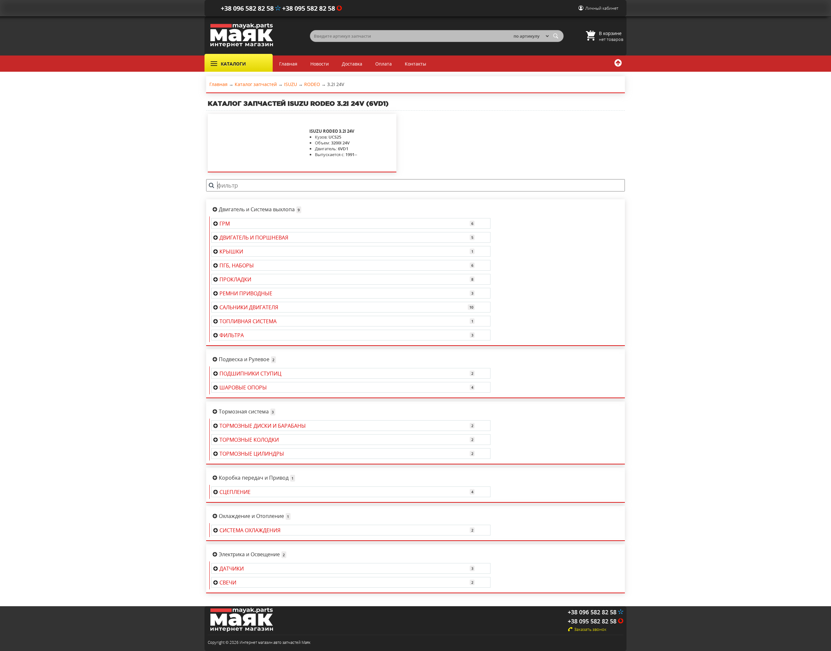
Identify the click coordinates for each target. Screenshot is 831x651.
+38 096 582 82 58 (248, 8)
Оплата (383, 64)
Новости (319, 64)
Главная (288, 64)
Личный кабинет (601, 8)
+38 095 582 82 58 (309, 8)
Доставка (352, 64)
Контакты (415, 64)
